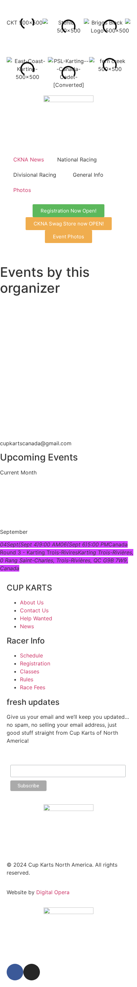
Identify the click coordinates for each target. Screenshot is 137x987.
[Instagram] (31, 972)
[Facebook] (15, 972)
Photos (22, 190)
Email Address (25, 761)
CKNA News (28, 159)
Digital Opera (52, 892)
